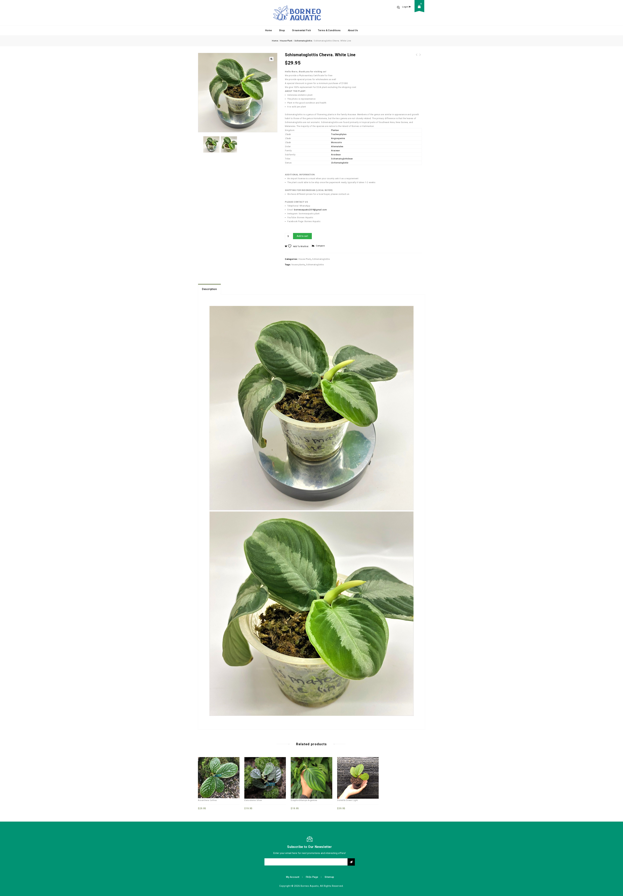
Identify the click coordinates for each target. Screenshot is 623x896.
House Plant (286, 40)
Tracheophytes (338, 134)
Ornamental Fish (301, 30)
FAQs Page (312, 877)
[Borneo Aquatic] (297, 13)
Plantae (335, 130)
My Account (292, 877)
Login (405, 7)
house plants (298, 264)
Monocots (336, 142)
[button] (271, 59)
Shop (282, 30)
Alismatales (337, 146)
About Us (353, 30)
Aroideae (336, 154)
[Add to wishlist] (222, 771)
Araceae (335, 150)
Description (209, 289)
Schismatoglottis (303, 40)
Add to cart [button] (229, 771)
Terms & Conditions (329, 30)
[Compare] (208, 771)
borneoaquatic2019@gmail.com (310, 209)
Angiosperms (338, 138)
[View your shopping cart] (420, 9)
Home (268, 30)
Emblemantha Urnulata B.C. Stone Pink (416, 57)
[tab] (209, 289)
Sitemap (329, 877)
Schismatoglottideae (342, 158)
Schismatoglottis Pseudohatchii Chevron (420, 58)
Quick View (215, 771)
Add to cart (302, 236)
